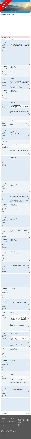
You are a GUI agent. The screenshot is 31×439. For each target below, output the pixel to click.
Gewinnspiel (11, 132)
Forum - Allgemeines (4, 425)
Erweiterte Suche (12, 418)
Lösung (11, 134)
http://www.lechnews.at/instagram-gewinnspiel (15, 379)
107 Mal (2, 379)
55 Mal (7, 108)
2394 (4, 81)
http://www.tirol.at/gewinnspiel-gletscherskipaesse (17, 107)
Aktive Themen (3, 424)
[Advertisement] (15, 28)
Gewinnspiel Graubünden (13, 208)
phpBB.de (8, 432)
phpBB (4, 430)
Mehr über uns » (19, 423)
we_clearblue (15, 431)
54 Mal (6, 317)
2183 (4, 44)
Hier (10, 265)
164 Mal (2, 50)
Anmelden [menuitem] (28, 0)
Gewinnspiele (3, 35)
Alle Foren (3, 421)
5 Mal (7, 201)
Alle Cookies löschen (12, 421)
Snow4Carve (4, 311)
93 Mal (6, 146)
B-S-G (5, 42)
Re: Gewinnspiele (12, 66)
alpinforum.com (3, 418)
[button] (26, 12)
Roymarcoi (5, 102)
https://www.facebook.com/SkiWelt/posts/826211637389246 (17, 325)
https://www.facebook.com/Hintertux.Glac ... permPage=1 (17, 341)
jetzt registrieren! (5, 5)
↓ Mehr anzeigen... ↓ (12, 329)
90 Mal (6, 74)
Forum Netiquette (8, 37)
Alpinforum (9, 431)
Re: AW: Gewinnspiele (13, 78)
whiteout (5, 79)
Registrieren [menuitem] (25, 0)
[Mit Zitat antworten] (28, 48)
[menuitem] (23, 12)
